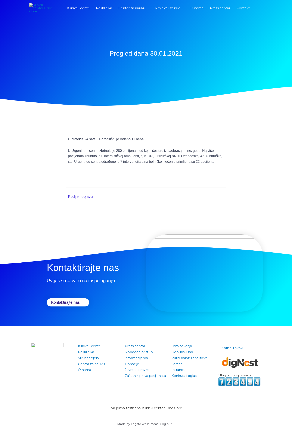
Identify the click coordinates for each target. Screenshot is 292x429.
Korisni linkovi (232, 348)
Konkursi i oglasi (184, 376)
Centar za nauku (91, 364)
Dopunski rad (182, 352)
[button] (258, 8)
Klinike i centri (89, 346)
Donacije (132, 364)
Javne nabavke (137, 370)
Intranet (177, 370)
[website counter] (239, 381)
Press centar (135, 346)
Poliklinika (86, 352)
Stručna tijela (88, 358)
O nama (84, 370)
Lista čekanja (181, 346)
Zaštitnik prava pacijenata (145, 376)
